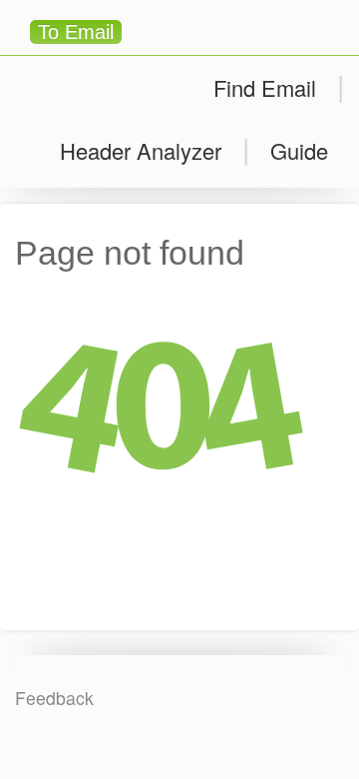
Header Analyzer (140, 150)
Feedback (54, 697)
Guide (299, 150)
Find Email (264, 87)
